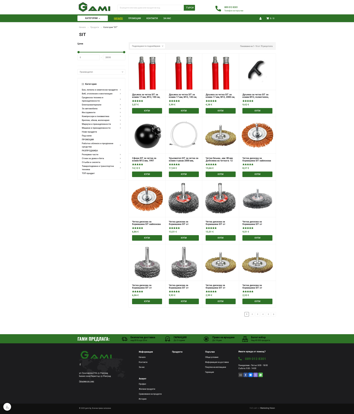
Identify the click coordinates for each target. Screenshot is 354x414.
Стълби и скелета (91, 162)
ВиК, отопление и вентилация (97, 93)
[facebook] (80, 364)
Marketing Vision (267, 408)
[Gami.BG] (94, 7)
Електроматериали (91, 104)
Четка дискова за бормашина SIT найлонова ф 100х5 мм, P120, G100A (256, 160)
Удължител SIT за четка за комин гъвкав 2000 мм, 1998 (183, 160)
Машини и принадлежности (96, 128)
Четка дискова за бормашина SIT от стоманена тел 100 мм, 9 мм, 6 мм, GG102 (255, 225)
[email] (240, 375)
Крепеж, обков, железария (95, 120)
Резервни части (90, 154)
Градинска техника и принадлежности (92, 99)
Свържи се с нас (86, 381)
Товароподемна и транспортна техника (98, 168)
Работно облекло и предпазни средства (97, 145)
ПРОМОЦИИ (88, 139)
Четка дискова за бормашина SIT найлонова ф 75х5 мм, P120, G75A (146, 224)
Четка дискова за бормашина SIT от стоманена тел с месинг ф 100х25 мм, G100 (220, 289)
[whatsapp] (260, 375)
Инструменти (88, 112)
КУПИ (147, 110)
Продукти (94, 27)
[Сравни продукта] (161, 60)
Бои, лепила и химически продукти (100, 90)
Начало (82, 27)
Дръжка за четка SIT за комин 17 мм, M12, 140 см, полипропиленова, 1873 (183, 97)
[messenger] (250, 375)
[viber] (255, 375)
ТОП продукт (88, 173)
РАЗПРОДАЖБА (90, 150)
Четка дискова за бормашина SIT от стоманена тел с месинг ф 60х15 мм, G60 (256, 289)
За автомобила (89, 108)
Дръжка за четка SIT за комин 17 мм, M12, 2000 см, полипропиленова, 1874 (220, 97)
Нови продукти (89, 132)
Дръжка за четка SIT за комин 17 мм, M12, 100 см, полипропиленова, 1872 (146, 97)
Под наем (87, 135)
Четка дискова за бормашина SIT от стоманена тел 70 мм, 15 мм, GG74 (182, 289)
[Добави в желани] (161, 57)
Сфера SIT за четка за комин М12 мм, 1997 (144, 159)
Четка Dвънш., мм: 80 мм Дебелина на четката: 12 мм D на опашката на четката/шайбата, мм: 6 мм (220, 162)
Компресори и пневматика (95, 116)
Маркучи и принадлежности (96, 124)
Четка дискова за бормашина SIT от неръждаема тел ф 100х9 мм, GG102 (182, 225)
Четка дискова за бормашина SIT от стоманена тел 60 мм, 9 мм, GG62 (147, 289)
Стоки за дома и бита (93, 158)
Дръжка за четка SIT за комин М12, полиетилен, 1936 (255, 97)
